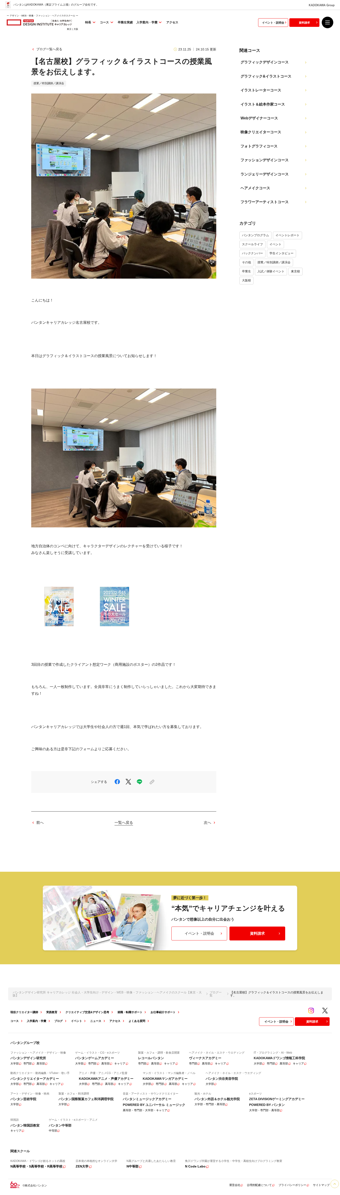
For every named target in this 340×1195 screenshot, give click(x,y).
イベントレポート (287, 235)
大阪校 (246, 280)
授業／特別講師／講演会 (274, 262)
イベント (275, 244)
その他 (246, 262)
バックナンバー (252, 253)
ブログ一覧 (216, 994)
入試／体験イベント (270, 271)
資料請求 (304, 22)
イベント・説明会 (273, 22)
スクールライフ (252, 244)
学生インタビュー (281, 253)
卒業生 (246, 271)
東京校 (295, 271)
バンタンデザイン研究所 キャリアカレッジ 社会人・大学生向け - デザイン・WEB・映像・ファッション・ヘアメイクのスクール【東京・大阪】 (107, 994)
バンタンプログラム (255, 235)
